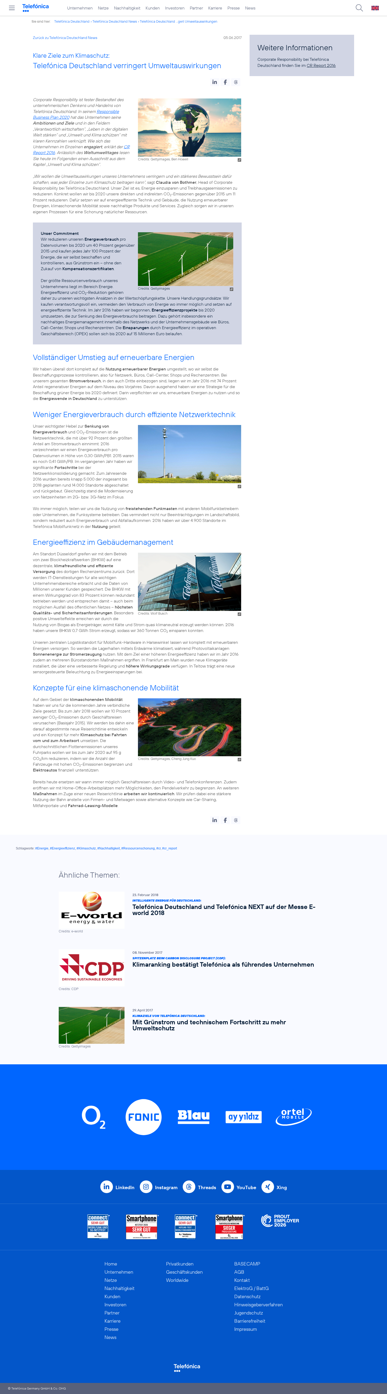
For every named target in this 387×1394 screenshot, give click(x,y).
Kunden (153, 8)
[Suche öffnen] (359, 8)
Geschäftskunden (184, 1272)
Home (111, 1264)
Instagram (166, 1187)
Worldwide (177, 1280)
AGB (239, 1272)
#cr (158, 848)
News (250, 8)
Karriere (215, 8)
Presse (233, 8)
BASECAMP (247, 1264)
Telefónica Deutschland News (114, 21)
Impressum (245, 1329)
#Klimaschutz (86, 848)
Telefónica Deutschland (72, 21)
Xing (282, 1187)
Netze (103, 8)
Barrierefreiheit (249, 1321)
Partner (196, 8)
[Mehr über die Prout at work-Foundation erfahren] (280, 1226)
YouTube (246, 1187)
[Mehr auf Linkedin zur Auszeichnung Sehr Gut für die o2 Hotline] (186, 1226)
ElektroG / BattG (251, 1288)
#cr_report (169, 848)
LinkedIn (125, 1187)
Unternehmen (80, 8)
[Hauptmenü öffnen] (12, 8)
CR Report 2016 (321, 65)
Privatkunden (180, 1264)
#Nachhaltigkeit (108, 848)
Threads (207, 1187)
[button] (214, 82)
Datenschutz (247, 1296)
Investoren (175, 8)
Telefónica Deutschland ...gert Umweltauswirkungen (178, 21)
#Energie (41, 848)
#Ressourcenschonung (138, 848)
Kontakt (242, 1280)
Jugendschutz (248, 1313)
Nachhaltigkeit (127, 8)
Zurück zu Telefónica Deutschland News (65, 37)
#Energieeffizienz (62, 848)
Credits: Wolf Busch (152, 613)
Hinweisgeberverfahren (258, 1305)
